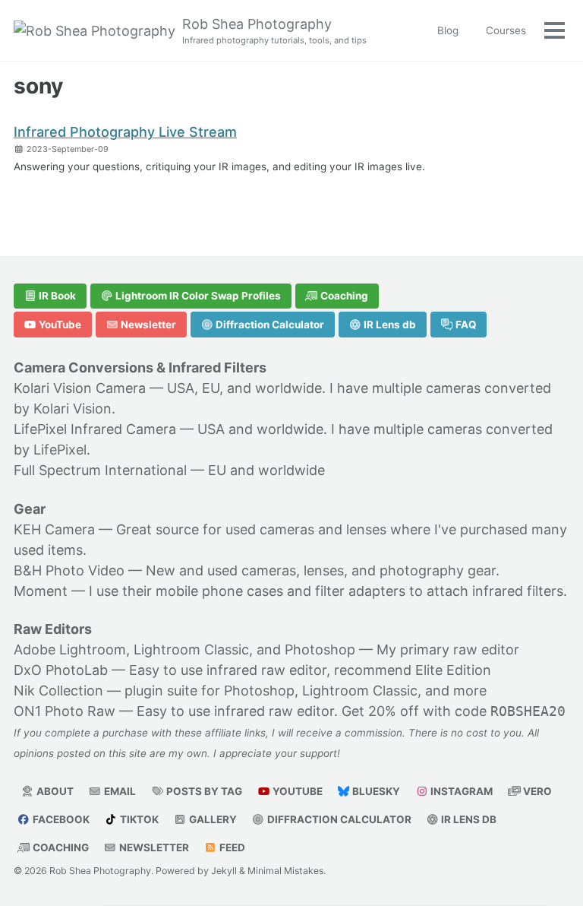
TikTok (138, 819)
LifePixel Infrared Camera (95, 429)
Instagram (460, 791)
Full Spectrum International (100, 470)
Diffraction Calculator (268, 324)
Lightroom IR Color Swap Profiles (197, 296)
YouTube (58, 324)
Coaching (343, 296)
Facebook (60, 819)
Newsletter (147, 324)
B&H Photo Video (69, 570)
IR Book (56, 296)
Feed (231, 847)
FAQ (465, 324)
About (54, 791)
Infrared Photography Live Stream (125, 132)
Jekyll (224, 870)
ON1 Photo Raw (64, 711)
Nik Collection (58, 691)
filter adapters (360, 591)
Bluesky (375, 791)
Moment (41, 591)
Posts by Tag (203, 791)
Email (119, 791)
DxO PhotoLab (61, 670)
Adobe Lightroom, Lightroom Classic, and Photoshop (184, 649)
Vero (536, 791)
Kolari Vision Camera (80, 388)
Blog (448, 30)
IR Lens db (388, 324)
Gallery (212, 819)
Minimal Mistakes (285, 870)
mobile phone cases (219, 591)
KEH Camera (54, 529)
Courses (506, 30)
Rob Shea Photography (274, 31)
